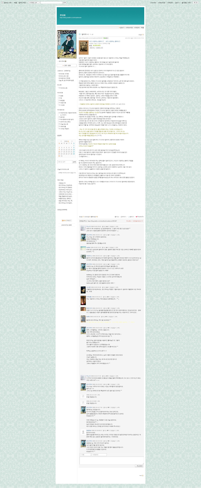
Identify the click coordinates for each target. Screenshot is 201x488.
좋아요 (117, 217)
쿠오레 (62, 15)
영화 (61, 96)
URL (117, 226)
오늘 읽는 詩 (64, 124)
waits (88, 316)
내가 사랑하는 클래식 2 (96, 41)
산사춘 (88, 287)
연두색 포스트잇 (65, 122)
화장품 (62, 100)
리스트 (59, 85)
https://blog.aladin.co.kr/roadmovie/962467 (91, 38)
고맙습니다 (62, 183)
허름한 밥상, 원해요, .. (65, 198)
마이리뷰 (60, 93)
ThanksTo (140, 217)
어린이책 (63, 103)
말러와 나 (85, 34)
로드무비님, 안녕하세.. (66, 185)
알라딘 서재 (7, 2)
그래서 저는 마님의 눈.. (66, 192)
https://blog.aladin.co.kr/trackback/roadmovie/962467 (102, 221)
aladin (70, 225)
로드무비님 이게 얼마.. (66, 203)
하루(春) (89, 297)
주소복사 (128, 221)
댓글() (141, 35)
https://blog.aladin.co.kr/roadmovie (70, 17)
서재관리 (170, 2)
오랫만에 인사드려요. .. (66, 194)
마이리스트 (63, 88)
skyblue (88, 430)
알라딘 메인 (22, 2)
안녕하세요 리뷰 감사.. (66, 189)
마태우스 (89, 256)
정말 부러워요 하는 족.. (66, 201)
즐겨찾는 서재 (186, 2)
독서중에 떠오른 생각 (67, 119)
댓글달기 (112, 226)
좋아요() (94, 217)
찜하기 (132, 217)
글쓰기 (177, 2)
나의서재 (153, 2)
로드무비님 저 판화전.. (66, 187)
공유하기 (123, 217)
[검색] (74, 161)
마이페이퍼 (60, 110)
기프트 (62, 105)
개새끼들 (63, 126)
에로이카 (89, 308)
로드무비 (127, 38)
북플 (15, 2)
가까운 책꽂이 (64, 129)
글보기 (122, 27)
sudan (88, 247)
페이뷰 (62, 117)
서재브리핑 (161, 2)
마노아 (88, 226)
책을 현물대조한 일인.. (66, 196)
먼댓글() (88, 217)
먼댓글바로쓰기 (137, 221)
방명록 (59, 135)
